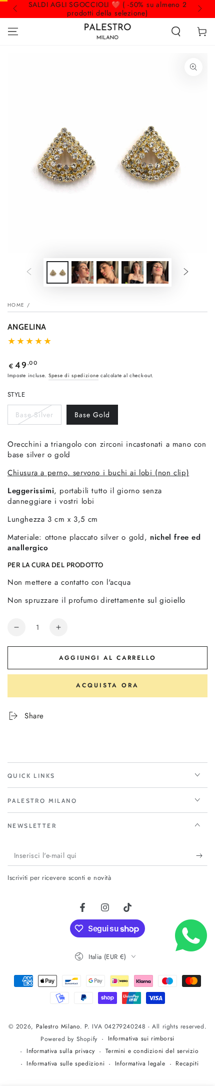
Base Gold (93, 417)
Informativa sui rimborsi (141, 1038)
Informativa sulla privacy (60, 1051)
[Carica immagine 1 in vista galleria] (57, 272)
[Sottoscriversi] (202, 856)
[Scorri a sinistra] (16, 9)
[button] (176, 31)
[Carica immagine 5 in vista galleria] (133, 272)
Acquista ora (107, 685)
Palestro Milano (58, 1026)
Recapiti (187, 1063)
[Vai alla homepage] (108, 32)
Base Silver (34, 417)
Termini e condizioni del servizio (152, 1051)
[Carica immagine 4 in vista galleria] (107, 272)
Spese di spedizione (73, 375)
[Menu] (13, 31)
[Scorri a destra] (199, 9)
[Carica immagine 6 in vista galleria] (157, 272)
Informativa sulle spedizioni (65, 1063)
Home (16, 305)
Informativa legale (140, 1063)
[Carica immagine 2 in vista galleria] (83, 272)
